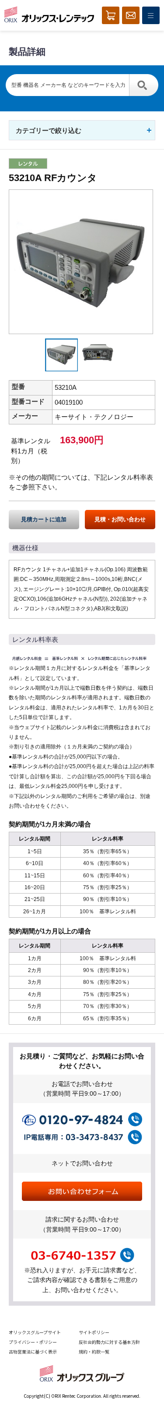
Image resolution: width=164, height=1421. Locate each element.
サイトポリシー (94, 1332)
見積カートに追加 (43, 519)
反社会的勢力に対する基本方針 (109, 1342)
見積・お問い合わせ (120, 519)
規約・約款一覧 (94, 1351)
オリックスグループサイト (35, 1332)
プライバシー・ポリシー (33, 1342)
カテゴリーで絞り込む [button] (48, 130)
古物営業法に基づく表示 (33, 1351)
